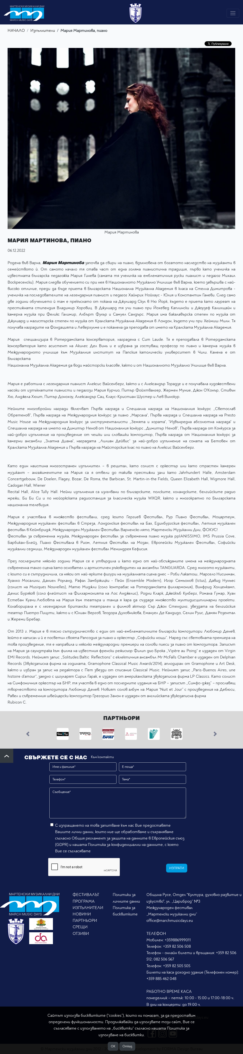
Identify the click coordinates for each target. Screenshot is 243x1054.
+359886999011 (178, 939)
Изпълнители (42, 30)
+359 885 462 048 (161, 978)
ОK (113, 1046)
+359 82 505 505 (176, 965)
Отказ (127, 1046)
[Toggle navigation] (233, 13)
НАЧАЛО (16, 30)
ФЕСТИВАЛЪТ (86, 894)
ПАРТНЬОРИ (85, 920)
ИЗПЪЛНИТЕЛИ (88, 907)
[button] (27, 734)
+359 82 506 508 (177, 946)
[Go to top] (6, 756)
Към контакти (102, 757)
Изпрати (176, 868)
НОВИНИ (82, 914)
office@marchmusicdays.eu (169, 920)
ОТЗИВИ (81, 933)
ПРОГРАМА (84, 901)
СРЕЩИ (80, 926)
